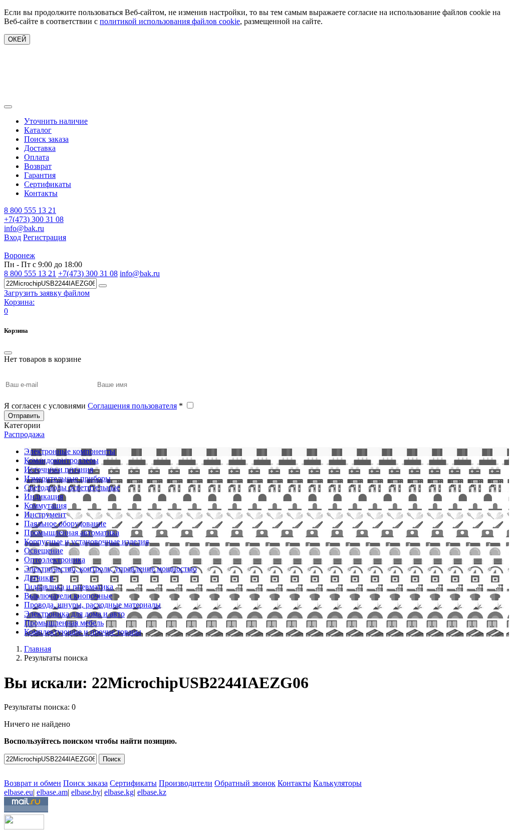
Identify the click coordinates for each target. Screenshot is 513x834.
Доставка (40, 148)
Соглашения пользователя (132, 405)
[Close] (8, 352)
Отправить (24, 416)
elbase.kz (151, 792)
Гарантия (40, 175)
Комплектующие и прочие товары (82, 632)
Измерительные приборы (67, 478)
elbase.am (52, 792)
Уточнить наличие (56, 121)
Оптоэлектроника (54, 559)
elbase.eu (18, 792)
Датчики (39, 577)
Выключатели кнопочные (68, 595)
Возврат (38, 166)
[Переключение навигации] (8, 106)
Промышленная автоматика (71, 532)
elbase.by (86, 792)
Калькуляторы (337, 783)
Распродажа (24, 434)
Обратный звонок (245, 783)
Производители (185, 783)
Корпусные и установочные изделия (86, 541)
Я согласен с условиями (93, 405)
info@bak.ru (24, 228)
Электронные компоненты (69, 451)
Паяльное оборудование (65, 523)
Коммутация (45, 505)
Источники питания (58, 469)
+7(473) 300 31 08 (34, 219)
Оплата (36, 157)
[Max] (11, 768)
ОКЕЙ (17, 39)
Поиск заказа (46, 139)
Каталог (38, 130)
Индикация (43, 496)
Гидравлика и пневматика (68, 586)
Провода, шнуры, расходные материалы (92, 604)
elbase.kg (119, 792)
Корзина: (19, 302)
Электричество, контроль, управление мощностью (110, 568)
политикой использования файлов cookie (170, 21)
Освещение (43, 550)
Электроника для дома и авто (74, 613)
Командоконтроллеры (61, 460)
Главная (37, 649)
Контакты (41, 193)
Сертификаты (47, 184)
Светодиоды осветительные (72, 487)
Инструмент (45, 514)
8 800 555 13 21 (30, 210)
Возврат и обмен (32, 783)
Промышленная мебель (64, 622)
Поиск (112, 759)
